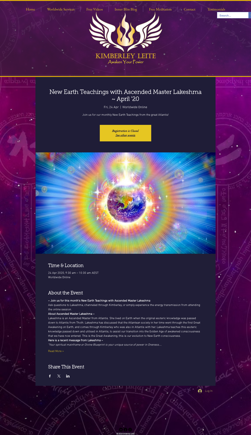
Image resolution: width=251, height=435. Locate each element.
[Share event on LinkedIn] (68, 376)
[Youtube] (121, 430)
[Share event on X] (59, 376)
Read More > (56, 351)
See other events (125, 135)
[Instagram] (130, 430)
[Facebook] (125, 430)
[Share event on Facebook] (50, 376)
